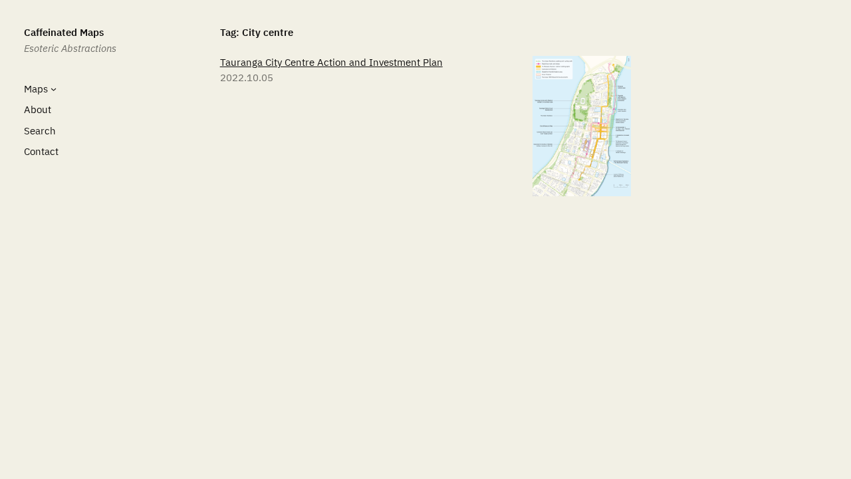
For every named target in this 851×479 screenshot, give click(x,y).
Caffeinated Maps (64, 32)
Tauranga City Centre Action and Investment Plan (331, 62)
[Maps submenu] (54, 88)
